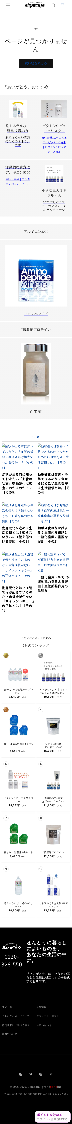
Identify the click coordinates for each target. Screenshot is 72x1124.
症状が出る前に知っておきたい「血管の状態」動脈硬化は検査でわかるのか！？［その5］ (17, 483)
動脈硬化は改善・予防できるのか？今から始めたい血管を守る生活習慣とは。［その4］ (54, 483)
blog (35, 436)
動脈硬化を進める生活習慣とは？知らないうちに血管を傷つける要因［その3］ (17, 534)
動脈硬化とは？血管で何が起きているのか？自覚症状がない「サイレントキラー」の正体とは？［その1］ (18, 598)
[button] (8, 5)
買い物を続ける (36, 63)
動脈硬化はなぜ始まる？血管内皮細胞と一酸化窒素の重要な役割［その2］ (53, 534)
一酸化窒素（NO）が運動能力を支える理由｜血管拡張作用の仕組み (54, 584)
